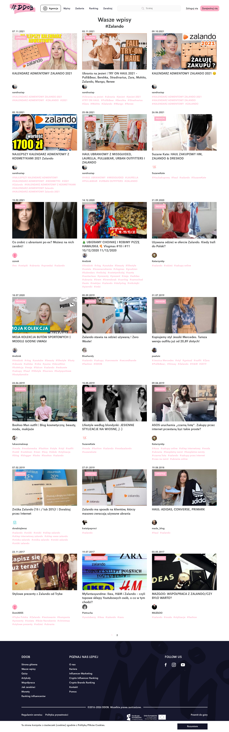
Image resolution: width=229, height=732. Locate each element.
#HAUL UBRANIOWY (93, 177)
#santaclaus (89, 276)
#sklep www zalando (56, 536)
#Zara (85, 103)
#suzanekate (89, 451)
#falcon (38, 367)
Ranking (93, 8)
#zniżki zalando (20, 543)
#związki (23, 265)
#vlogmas (118, 269)
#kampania (63, 617)
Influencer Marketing (80, 673)
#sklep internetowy (190, 448)
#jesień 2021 (133, 96)
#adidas (134, 276)
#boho (36, 455)
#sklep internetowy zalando (27, 536)
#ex (14, 265)
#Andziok (87, 265)
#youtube (107, 265)
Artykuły (26, 678)
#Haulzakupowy (161, 177)
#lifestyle (131, 265)
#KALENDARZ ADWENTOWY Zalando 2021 (36, 191)
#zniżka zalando (40, 539)
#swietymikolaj (116, 272)
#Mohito (95, 103)
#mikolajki (133, 283)
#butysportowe (62, 370)
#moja (28, 367)
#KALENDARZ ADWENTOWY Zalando (33, 188)
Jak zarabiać (28, 687)
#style (53, 448)
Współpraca (28, 682)
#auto (85, 283)
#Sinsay (171, 363)
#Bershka (120, 100)
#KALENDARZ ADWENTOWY (28, 100)
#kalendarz (88, 272)
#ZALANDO (52, 100)
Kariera (73, 668)
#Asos (155, 448)
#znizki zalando (59, 539)
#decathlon (58, 363)
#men (37, 451)
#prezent (115, 276)
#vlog (97, 265)
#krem (97, 279)
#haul (174, 177)
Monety (25, 691)
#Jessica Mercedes (163, 360)
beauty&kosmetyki (96, 558)
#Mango (118, 103)
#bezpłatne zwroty (194, 451)
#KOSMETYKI (53, 181)
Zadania (79, 8)
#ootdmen (26, 451)
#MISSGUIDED (115, 177)
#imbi (97, 286)
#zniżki (28, 532)
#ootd (15, 451)
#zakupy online (182, 265)
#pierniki (87, 286)
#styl (178, 360)
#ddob (53, 451)
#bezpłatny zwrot (173, 451)
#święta (29, 620)
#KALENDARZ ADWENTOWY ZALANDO (174, 100)
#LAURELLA (131, 177)
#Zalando (106, 103)
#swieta (86, 269)
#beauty (119, 265)
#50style (36, 370)
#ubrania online (179, 458)
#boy (45, 451)
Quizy (24, 673)
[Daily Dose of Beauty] (22, 8)
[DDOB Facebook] (166, 667)
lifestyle (21, 37)
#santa (130, 272)
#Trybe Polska (20, 617)
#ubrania (110, 96)
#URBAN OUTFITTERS (111, 181)
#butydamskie (20, 374)
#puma (47, 363)
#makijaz (95, 283)
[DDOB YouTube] (183, 667)
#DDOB (98, 363)
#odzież (168, 265)
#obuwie (17, 363)
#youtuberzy (89, 617)
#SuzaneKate (198, 177)
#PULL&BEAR (89, 181)
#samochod (136, 279)
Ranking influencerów (33, 696)
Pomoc (73, 691)
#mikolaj (101, 272)
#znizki (37, 532)
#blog (15, 455)
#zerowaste (111, 360)
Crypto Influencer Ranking (83, 678)
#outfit (197, 360)
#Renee (129, 103)
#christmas (63, 620)
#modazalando (123, 448)
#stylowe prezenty (22, 624)
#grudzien (131, 269)
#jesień (121, 96)
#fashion (87, 363)
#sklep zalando (51, 532)
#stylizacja (64, 451)
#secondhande (128, 360)
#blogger (26, 455)
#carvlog (123, 279)
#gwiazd (187, 360)
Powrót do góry (199, 714)
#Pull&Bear (107, 100)
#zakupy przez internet (192, 455)
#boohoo (47, 455)
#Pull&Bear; (159, 363)
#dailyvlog (120, 283)
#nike (38, 363)
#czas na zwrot (160, 458)
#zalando (184, 177)
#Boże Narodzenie (46, 620)
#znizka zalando (21, 539)
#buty (71, 360)
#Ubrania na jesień (92, 96)
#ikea (100, 617)
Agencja (53, 8)
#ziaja (125, 276)
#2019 (202, 363)
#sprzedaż (47, 265)
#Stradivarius (135, 100)
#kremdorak (110, 279)
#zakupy (17, 370)
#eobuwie (61, 367)
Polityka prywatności (56, 714)
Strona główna (29, 664)
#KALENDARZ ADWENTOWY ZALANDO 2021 (37, 96)
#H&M (194, 363)
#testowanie (49, 617)
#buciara (48, 370)
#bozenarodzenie (102, 269)
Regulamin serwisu (31, 714)
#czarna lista (159, 455)
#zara (120, 617)
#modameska (29, 448)
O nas (72, 664)
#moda (16, 448)
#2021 (63, 100)
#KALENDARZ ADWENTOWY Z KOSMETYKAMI (50, 184)
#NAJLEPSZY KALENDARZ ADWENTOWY (35, 177)
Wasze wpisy (28, 668)
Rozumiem (192, 726)
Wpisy (66, 8)
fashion (90, 37)
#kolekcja (17, 367)
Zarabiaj (107, 8)
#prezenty (103, 276)
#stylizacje (179, 617)
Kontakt (73, 687)
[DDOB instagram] (174, 667)
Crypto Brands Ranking (82, 682)
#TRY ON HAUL (90, 100)
